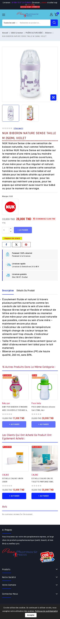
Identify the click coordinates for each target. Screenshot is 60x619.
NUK (11, 196)
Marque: (5, 196)
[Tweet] (16, 244)
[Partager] (6, 244)
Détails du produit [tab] (26, 290)
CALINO (5, 475)
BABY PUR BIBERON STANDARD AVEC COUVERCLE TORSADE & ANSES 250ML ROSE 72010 (15, 410)
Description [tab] (8, 290)
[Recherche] (54, 23)
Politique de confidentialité (46, 611)
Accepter (31, 615)
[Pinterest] (26, 244)
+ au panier (23, 230)
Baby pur (6, 403)
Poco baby (36, 403)
